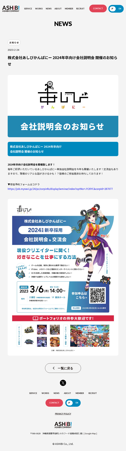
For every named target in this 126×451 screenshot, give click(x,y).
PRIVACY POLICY (63, 414)
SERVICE (28, 9)
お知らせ (14, 42)
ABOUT (58, 9)
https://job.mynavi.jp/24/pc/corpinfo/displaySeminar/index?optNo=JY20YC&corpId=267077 (60, 189)
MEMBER (69, 9)
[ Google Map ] (90, 433)
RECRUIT (80, 9)
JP (112, 9)
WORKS (39, 9)
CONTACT (98, 8)
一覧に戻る (65, 368)
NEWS (48, 9)
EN (120, 9)
